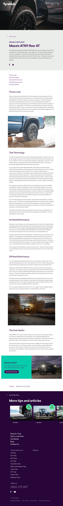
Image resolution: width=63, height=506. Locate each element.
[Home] (9, 4)
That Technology (14, 77)
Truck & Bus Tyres (15, 464)
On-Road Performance (15, 80)
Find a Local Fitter (17, 436)
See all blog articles (14, 395)
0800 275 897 (19, 487)
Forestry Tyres (14, 474)
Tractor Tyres (14, 469)
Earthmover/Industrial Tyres (18, 466)
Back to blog (12, 36)
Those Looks (13, 75)
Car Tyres (13, 453)
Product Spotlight (23, 386)
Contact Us (14, 444)
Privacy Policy (33, 500)
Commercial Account (44, 500)
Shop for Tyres (15, 434)
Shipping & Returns (15, 500)
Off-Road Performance (16, 82)
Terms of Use (25, 500)
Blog (12, 442)
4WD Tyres (13, 458)
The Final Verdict (14, 84)
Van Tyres (13, 461)
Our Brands (14, 439)
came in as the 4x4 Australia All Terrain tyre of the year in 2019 (36, 228)
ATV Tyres (13, 472)
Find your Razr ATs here (11, 372)
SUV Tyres (13, 455)
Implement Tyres (15, 477)
